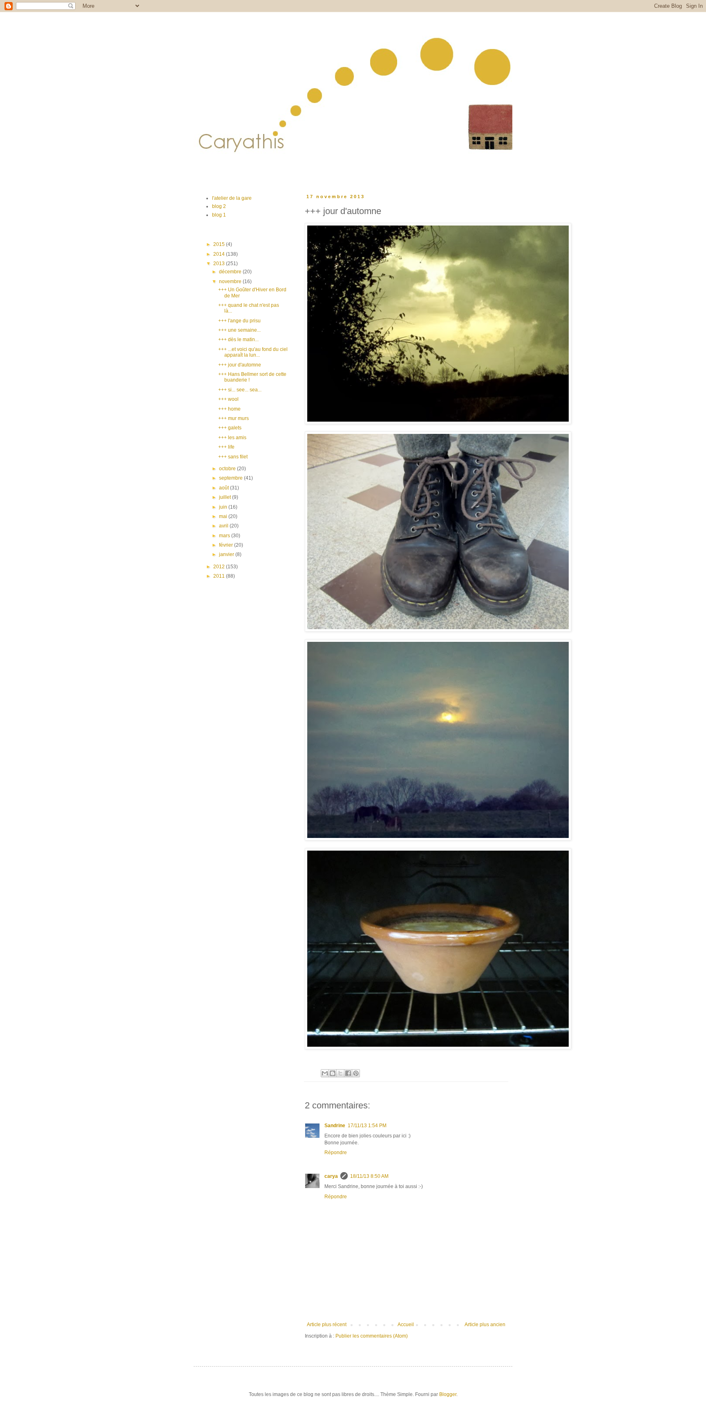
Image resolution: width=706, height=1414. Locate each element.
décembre (231, 272)
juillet (225, 497)
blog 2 (219, 206)
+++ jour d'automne (239, 365)
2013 (219, 263)
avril (224, 526)
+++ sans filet (233, 457)
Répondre (335, 1152)
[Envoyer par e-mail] (325, 1073)
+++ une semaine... (239, 330)
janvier (227, 554)
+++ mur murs (233, 418)
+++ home (229, 409)
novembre (231, 281)
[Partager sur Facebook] (348, 1073)
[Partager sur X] (340, 1073)
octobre (228, 468)
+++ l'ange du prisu (239, 321)
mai (223, 516)
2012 (219, 567)
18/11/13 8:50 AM (369, 1176)
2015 (219, 244)
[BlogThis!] (332, 1073)
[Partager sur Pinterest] (356, 1073)
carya (331, 1176)
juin (223, 507)
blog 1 (219, 215)
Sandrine (334, 1125)
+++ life (226, 447)
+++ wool (228, 399)
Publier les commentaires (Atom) (371, 1336)
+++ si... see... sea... (239, 390)
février (226, 545)
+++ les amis (232, 437)
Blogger (447, 1394)
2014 (219, 254)
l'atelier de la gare (232, 198)
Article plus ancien (485, 1324)
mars (225, 535)
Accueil (406, 1324)
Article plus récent (326, 1324)
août (224, 488)
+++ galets (229, 428)
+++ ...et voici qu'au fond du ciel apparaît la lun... (253, 352)
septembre (231, 478)
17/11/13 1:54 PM (367, 1125)
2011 (219, 576)
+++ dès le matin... (238, 339)
